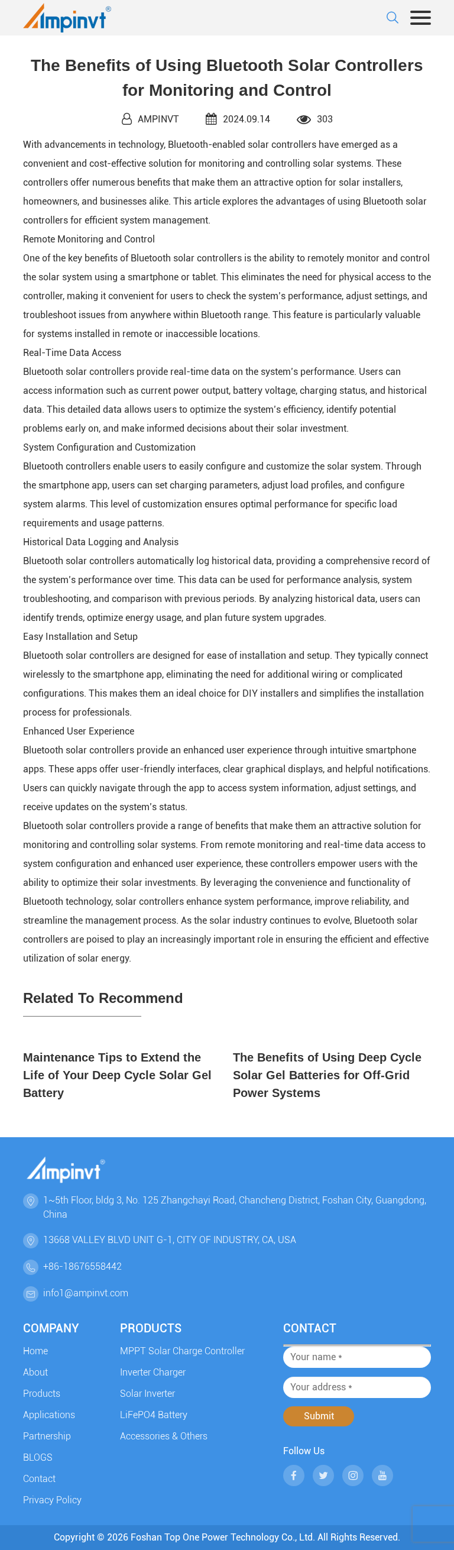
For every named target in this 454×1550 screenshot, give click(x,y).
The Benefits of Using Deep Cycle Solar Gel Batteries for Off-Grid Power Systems (327, 1075)
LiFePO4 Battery (153, 1414)
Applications (49, 1414)
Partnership (47, 1436)
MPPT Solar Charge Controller (182, 1351)
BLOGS (38, 1457)
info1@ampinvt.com (85, 1293)
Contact (39, 1478)
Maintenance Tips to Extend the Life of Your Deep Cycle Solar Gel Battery (117, 1075)
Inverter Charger (153, 1372)
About (35, 1372)
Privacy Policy (52, 1500)
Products (41, 1393)
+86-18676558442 (82, 1266)
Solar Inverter (147, 1393)
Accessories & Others (163, 1436)
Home (35, 1351)
